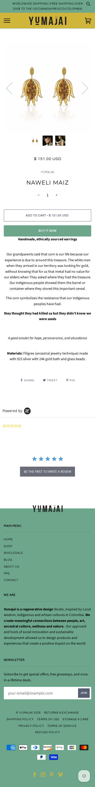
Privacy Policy (31, 726)
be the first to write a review (47, 471)
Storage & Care (76, 719)
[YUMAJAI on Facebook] (34, 775)
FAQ (7, 573)
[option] (47, 88)
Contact (11, 580)
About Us (11, 566)
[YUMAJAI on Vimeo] (60, 775)
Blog (8, 559)
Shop (8, 546)
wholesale (13, 553)
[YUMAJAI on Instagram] (43, 775)
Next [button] (82, 88)
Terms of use (48, 719)
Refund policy (47, 732)
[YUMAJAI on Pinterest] (51, 775)
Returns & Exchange (61, 712)
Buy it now (48, 230)
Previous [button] (12, 88)
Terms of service (62, 726)
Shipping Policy (20, 719)
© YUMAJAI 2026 (28, 712)
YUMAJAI (47, 172)
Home (8, 539)
